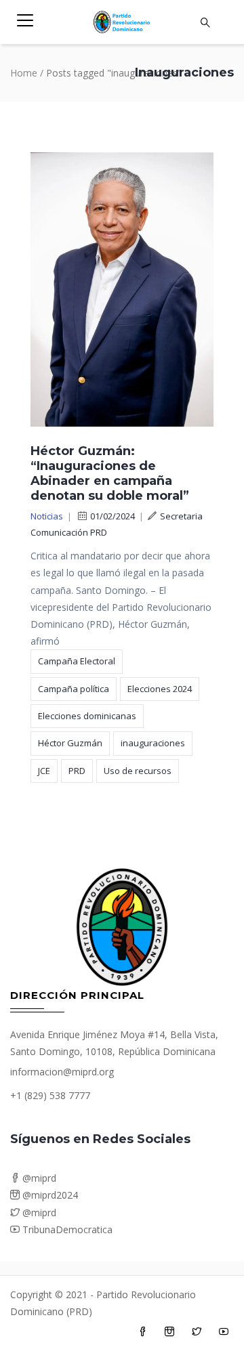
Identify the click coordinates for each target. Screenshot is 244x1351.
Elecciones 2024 (159, 689)
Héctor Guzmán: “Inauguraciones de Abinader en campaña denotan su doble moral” (109, 473)
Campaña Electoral (76, 661)
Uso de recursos (137, 771)
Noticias (46, 516)
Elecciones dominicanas (87, 716)
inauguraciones (153, 743)
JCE (44, 771)
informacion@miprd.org (62, 1071)
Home (23, 72)
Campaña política (73, 689)
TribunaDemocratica (66, 1229)
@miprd (38, 1178)
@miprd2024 (49, 1194)
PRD (76, 771)
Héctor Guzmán (70, 743)
